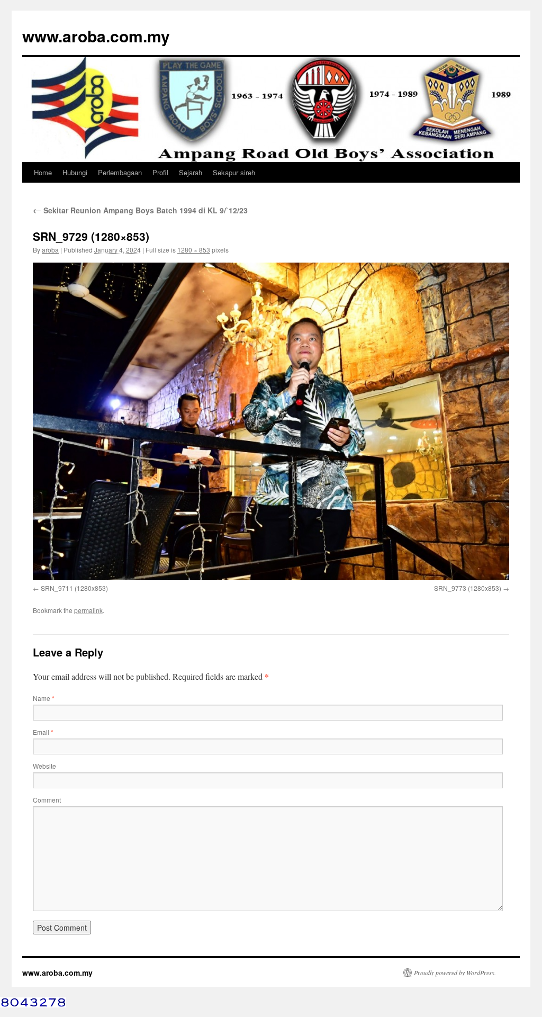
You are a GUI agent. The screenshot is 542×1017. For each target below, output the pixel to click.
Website (44, 765)
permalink (88, 610)
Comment (47, 799)
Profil (160, 172)
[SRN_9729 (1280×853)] (271, 421)
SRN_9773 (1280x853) (467, 587)
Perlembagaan (120, 172)
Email (43, 731)
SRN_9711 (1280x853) (74, 587)
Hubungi (74, 172)
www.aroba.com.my (96, 35)
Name (44, 698)
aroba (50, 249)
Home (43, 172)
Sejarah (190, 172)
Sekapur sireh (234, 172)
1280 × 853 (193, 249)
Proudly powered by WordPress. (455, 972)
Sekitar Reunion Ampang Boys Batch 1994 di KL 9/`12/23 (140, 210)
